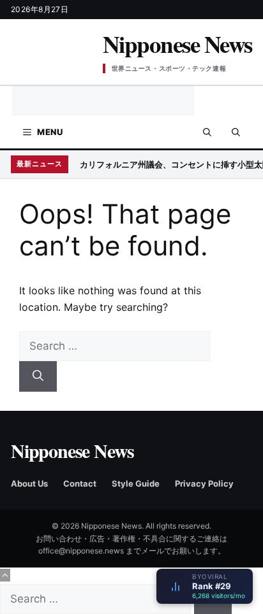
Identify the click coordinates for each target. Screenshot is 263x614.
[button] (236, 131)
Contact (79, 483)
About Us (29, 483)
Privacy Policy (204, 483)
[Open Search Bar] (207, 131)
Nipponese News (177, 44)
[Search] (38, 376)
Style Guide (136, 483)
